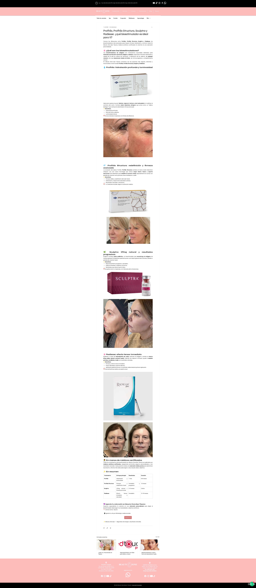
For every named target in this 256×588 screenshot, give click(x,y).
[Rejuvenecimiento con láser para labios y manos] (128, 544)
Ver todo (157, 536)
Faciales (115, 18)
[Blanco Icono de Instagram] (159, 3)
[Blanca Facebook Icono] (162, 3)
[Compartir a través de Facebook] (104, 528)
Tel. (102, 569)
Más (148, 18)
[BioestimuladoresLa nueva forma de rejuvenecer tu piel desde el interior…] (149, 544)
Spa (110, 18)
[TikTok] (156, 3)
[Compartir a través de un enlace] (107, 528)
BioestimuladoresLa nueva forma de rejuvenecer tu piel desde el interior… (149, 553)
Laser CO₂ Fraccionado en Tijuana (105, 553)
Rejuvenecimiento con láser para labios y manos (127, 553)
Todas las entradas (101, 18)
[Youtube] (154, 3)
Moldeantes (132, 18)
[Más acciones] (152, 27)
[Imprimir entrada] (110, 528)
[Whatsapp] (165, 3)
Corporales (123, 18)
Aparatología (140, 18)
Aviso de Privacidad (137, 585)
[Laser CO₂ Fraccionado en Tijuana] (106, 544)
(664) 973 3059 (107, 569)
